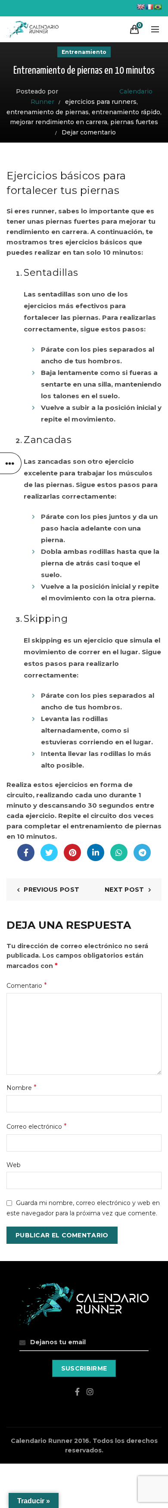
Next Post (124, 889)
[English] (140, 6)
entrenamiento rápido (126, 112)
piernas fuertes (134, 122)
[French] (149, 6)
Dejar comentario (89, 132)
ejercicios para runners (101, 102)
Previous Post (51, 889)
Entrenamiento (84, 52)
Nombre (21, 1087)
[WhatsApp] (119, 852)
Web (13, 1165)
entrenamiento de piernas (47, 112)
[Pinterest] (72, 852)
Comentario (26, 985)
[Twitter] (49, 852)
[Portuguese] (158, 6)
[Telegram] (142, 852)
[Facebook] (25, 852)
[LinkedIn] (95, 852)
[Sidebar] (11, 463)
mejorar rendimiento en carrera (58, 122)
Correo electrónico (36, 1126)
